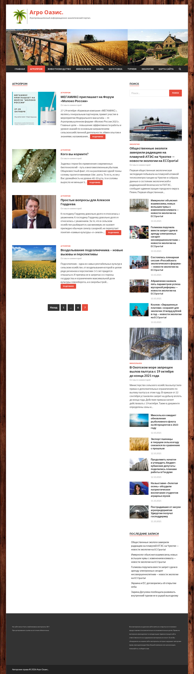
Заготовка (115, 69)
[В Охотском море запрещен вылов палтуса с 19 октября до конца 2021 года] (156, 360)
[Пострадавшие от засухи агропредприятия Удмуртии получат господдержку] (139, 517)
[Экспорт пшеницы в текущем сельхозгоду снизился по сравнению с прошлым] (139, 449)
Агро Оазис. (46, 12)
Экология (148, 69)
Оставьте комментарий (71, 105)
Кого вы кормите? (75, 154)
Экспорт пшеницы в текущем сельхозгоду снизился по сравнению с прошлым (165, 444)
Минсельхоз (83, 69)
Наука (100, 69)
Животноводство (59, 69)
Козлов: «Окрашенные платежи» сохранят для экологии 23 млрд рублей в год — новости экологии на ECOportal (166, 311)
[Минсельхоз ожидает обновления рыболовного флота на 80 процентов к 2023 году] (139, 425)
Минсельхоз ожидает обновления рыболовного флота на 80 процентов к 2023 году (164, 421)
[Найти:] (156, 93)
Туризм (131, 69)
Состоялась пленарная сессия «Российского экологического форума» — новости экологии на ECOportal (166, 263)
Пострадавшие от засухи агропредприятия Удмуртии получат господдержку (166, 511)
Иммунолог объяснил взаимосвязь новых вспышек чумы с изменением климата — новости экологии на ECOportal (165, 208)
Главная (20, 69)
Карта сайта (166, 69)
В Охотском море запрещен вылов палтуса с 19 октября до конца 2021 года (152, 371)
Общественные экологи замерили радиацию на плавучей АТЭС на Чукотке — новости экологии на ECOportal (155, 546)
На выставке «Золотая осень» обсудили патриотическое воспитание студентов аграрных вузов (164, 489)
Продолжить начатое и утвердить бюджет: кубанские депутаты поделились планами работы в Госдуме (164, 465)
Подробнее (97, 137)
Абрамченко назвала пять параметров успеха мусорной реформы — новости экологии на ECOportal (165, 287)
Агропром (36, 69)
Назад (53, 307)
